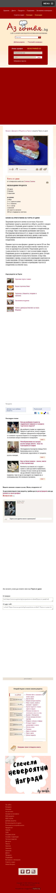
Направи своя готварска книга (29, 747)
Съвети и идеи (19, 15)
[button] (48, 3)
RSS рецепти (9, 816)
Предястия (8, 827)
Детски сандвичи (31, 735)
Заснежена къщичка (22, 300)
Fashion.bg (36, 888)
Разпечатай (38, 409)
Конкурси (8, 807)
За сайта (8, 804)
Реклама (8, 809)
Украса (7, 843)
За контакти (9, 811)
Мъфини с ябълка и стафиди (34, 721)
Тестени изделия (11, 839)
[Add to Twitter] (38, 415)
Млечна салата (30, 727)
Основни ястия (10, 834)
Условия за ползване (12, 814)
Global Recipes (10, 864)
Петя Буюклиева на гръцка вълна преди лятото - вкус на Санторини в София (31, 443)
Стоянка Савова (29, 181)
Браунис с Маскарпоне (32, 715)
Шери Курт (20, 502)
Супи (7, 832)
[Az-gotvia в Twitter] (28, 872)
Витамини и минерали (44, 10)
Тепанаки (28, 729)
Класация (38, 15)
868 (10, 169)
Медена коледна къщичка (33, 700)
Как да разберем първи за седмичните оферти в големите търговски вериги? (32, 424)
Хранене (6, 10)
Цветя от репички (31, 731)
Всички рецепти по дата (13, 823)
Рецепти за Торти (25, 131)
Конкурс (29, 15)
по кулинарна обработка (18, 714)
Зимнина (8, 848)
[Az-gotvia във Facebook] (23, 872)
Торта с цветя (30, 733)
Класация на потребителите (14, 825)
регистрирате (42, 491)
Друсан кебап (30, 698)
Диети (14, 10)
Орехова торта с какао (23, 279)
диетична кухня (17, 724)
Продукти (21, 10)
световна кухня (17, 729)
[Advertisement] (28, 97)
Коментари (23, 169)
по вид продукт (17, 709)
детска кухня (18, 734)
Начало (8, 131)
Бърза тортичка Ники (22, 286)
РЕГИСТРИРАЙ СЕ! (34, 48)
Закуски (7, 830)
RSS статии (9, 818)
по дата (20, 704)
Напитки (8, 846)
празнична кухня (17, 720)
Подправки (30, 10)
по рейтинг (18, 695)
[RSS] (33, 872)
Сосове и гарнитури (12, 837)
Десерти (15, 131)
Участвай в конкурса (35, 42)
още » (42, 439)
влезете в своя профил (11, 493)
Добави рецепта (19, 42)
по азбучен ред (17, 699)
